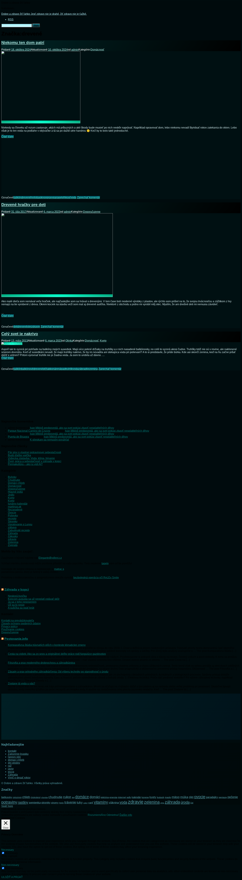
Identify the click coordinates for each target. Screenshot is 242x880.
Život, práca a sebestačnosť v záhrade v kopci (34, 461)
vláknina (114, 802)
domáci (95, 797)
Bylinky (12, 477)
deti (15, 326)
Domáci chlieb (16, 483)
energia (113, 797)
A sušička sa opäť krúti (21, 607)
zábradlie (83, 369)
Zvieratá (12, 545)
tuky (80, 802)
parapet (57, 197)
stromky (45, 802)
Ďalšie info (126, 815)
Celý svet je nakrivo (19, 334)
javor (11, 768)
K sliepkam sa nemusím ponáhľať (49, 439)
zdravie (35, 326)
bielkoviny (6, 797)
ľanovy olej (14, 756)
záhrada (172, 802)
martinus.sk (14, 506)
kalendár (136, 797)
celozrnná (17, 797)
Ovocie (12, 512)
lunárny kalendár (17, 503)
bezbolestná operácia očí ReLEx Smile (96, 577)
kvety (152, 797)
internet (122, 797)
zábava (12, 527)
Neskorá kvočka (17, 596)
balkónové (27, 369)
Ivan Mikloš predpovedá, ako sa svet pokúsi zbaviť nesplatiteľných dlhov (72, 427)
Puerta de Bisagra (18, 436)
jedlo (129, 797)
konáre (54, 369)
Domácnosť (97, 49)
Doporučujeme (91, 211)
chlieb (26, 797)
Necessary (11, 853)
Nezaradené (15, 509)
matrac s (59, 569)
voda (73, 197)
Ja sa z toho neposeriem (22, 601)
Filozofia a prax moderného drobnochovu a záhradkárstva (41, 662)
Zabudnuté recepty (19, 530)
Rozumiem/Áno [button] (97, 815)
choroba (44, 797)
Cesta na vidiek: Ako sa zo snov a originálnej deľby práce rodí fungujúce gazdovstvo (57, 653)
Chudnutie (14, 480)
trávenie (70, 802)
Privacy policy (9, 626)
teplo (61, 803)
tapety (105, 563)
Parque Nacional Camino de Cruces (29, 430)
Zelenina (13, 542)
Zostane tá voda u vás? (21, 683)
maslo (168, 797)
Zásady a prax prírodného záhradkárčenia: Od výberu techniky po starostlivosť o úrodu (58, 671)
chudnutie (55, 797)
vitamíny (101, 802)
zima (162, 803)
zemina (93, 369)
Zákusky (13, 536)
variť (90, 802)
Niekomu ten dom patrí (22, 42)
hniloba (35, 197)
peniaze (223, 797)
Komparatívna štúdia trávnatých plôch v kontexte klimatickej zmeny (47, 645)
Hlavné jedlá (15, 491)
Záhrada (13, 533)
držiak (46, 369)
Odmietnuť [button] (113, 815)
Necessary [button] (7, 849)
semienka (35, 802)
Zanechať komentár (88, 197)
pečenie (233, 797)
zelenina (152, 802)
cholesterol (35, 797)
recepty (12, 518)
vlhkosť (66, 197)
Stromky (12, 521)
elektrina (105, 797)
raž (10, 765)
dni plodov (14, 762)
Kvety (103, 340)
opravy (49, 197)
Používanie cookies (12, 629)
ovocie (199, 796)
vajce (85, 803)
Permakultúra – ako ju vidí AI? (25, 464)
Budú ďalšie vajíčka (19, 455)
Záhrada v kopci (16, 589)
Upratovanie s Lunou (20, 524)
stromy (55, 802)
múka (184, 797)
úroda (185, 802)
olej (29, 326)
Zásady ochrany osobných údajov (21, 623)
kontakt (12, 751)
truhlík (69, 369)
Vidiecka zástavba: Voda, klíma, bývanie (31, 458)
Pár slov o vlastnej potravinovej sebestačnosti (34, 452)
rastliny (23, 802)
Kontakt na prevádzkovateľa (17, 620)
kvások (160, 797)
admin (75, 49)
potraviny (9, 802)
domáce (82, 797)
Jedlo (11, 494)
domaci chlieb (16, 759)
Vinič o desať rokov (19, 777)
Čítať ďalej (7, 136)
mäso (176, 797)
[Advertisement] (121, 164)
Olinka (69, 340)
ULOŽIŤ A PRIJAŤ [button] (12, 877)
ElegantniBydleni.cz (50, 557)
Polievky (13, 515)
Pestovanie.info (16, 638)
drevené (26, 197)
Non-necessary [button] (10, 865)
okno (42, 197)
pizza (11, 771)
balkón (17, 197)
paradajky (212, 797)
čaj (191, 802)
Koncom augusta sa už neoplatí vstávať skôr (33, 599)
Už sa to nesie (16, 604)
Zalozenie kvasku (18, 753)
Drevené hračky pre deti (23, 204)
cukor (67, 797)
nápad (62, 369)
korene (145, 797)
